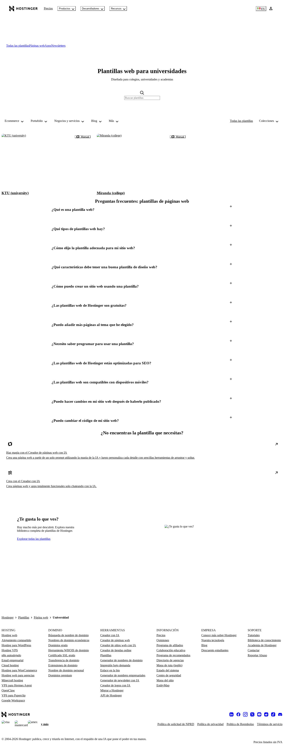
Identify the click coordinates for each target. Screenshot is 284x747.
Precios (48, 8)
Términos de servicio (269, 724)
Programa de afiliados (169, 645)
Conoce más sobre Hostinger (218, 635)
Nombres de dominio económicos (68, 640)
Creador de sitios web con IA (118, 645)
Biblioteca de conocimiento (264, 640)
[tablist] (142, 45)
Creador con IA (109, 635)
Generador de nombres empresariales (122, 675)
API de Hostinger (111, 695)
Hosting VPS (10, 650)
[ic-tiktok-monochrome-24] (273, 714)
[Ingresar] (271, 8)
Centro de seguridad (168, 675)
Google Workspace (13, 700)
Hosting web (9, 635)
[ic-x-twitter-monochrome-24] (252, 714)
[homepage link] (23, 8)
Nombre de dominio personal (66, 670)
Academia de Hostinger (262, 645)
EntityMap (162, 685)
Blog (204, 645)
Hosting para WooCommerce (19, 670)
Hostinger (8, 617)
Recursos (116, 8)
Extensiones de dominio (62, 665)
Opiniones (162, 640)
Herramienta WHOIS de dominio (68, 650)
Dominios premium (60, 675)
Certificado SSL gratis (61, 655)
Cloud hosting (10, 665)
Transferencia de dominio (63, 660)
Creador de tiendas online (115, 650)
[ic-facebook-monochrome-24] (238, 714)
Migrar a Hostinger (111, 690)
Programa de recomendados (173, 655)
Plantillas (23, 617)
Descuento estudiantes (214, 650)
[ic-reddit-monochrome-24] (266, 714)
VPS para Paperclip (14, 695)
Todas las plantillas (241, 120)
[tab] (17, 45)
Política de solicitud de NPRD (175, 724)
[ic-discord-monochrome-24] (280, 714)
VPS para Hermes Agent (17, 685)
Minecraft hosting (12, 680)
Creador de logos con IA (115, 685)
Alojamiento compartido (16, 640)
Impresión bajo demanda (115, 665)
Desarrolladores (90, 8)
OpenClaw (8, 690)
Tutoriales (254, 635)
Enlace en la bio (110, 670)
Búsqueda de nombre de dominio (68, 635)
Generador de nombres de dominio (121, 660)
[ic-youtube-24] (259, 714)
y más (44, 724)
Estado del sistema (167, 670)
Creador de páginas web (115, 640)
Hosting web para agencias (18, 675)
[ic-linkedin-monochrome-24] (231, 714)
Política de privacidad (210, 724)
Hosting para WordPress (16, 645)
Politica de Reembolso (240, 724)
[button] (142, 209)
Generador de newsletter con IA (119, 680)
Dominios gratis (58, 645)
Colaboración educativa (170, 650)
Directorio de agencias (170, 660)
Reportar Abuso (257, 655)
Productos (64, 8)
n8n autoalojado (11, 655)
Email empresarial (12, 660)
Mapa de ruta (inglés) (169, 665)
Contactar (253, 650)
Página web (41, 617)
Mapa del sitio (165, 680)
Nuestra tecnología (212, 640)
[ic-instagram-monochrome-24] (245, 714)
